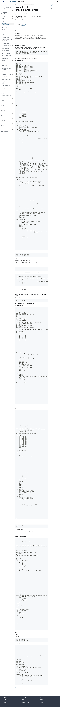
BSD (51, 8)
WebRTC (3, 92)
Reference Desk (4, 76)
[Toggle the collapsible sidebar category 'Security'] (13, 125)
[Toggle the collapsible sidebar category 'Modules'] (13, 119)
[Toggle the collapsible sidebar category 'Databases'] (13, 97)
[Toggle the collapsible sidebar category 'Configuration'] (13, 20)
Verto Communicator (4, 131)
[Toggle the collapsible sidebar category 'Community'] (13, 16)
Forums (23, 699)
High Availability (4, 60)
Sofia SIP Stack (4, 87)
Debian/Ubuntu (23, 24)
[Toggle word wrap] (45, 51)
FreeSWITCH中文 (25, 702)
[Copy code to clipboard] (46, 51)
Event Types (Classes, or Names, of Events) (7, 8)
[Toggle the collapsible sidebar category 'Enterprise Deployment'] (13, 104)
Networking (3, 120)
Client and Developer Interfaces (4, 13)
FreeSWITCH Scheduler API (6, 55)
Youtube (5, 699)
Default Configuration (5, 48)
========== (3, 5)
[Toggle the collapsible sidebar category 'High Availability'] (13, 60)
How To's (3, 21)
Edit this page (18, 687)
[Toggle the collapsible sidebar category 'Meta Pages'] (13, 115)
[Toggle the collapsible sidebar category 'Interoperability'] (13, 112)
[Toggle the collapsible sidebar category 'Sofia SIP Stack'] (13, 87)
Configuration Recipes (6, 43)
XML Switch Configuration (6, 95)
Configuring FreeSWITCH (6, 45)
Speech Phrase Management (7, 88)
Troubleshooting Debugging (4, 129)
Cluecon (41, 699)
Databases (3, 97)
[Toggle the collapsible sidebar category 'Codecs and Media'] (13, 15)
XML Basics (4, 93)
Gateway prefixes (5, 58)
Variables (18, 1)
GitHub (57, 1)
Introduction (3, 3)
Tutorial (5, 702)
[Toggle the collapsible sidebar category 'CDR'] (13, 31)
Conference (3, 18)
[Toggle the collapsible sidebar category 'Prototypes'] (13, 122)
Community (3, 16)
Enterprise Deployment (5, 103)
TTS (2, 90)
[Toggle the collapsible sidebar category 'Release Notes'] (13, 124)
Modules (2, 118)
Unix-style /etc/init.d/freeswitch (22, 21)
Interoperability (3, 112)
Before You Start (4, 27)
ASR (2, 25)
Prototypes (3, 122)
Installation (3, 110)
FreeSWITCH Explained (12, 1)
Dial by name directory (6, 50)
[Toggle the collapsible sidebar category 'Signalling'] (13, 127)
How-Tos (3, 61)
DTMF (3, 46)
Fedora (23, 25)
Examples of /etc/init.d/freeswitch (5, 24)
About (5, 701)
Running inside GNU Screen (6, 79)
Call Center (3, 34)
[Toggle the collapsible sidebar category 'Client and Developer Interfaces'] (13, 13)
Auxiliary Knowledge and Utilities (5, 10)
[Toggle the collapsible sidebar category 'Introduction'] (13, 114)
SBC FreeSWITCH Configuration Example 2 (7, 82)
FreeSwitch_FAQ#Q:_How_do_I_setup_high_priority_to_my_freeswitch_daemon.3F (29, 263)
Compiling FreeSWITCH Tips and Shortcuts (7, 40)
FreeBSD (22, 28)
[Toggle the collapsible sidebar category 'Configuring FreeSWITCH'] (13, 45)
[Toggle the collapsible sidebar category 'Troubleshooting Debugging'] (13, 129)
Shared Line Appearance (6, 85)
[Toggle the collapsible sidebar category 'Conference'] (13, 18)
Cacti (2, 32)
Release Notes (3, 123)
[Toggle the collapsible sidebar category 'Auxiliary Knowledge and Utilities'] (13, 10)
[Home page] (16, 4)
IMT (2, 63)
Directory (2, 100)
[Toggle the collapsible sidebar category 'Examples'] (13, 105)
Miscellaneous (3, 117)
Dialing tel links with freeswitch (7, 51)
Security (2, 125)
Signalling (2, 127)
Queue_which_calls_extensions (7, 74)
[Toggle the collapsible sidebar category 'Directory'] (13, 100)
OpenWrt (3, 66)
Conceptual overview (5, 41)
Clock (3, 35)
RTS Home (41, 702)
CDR (2, 30)
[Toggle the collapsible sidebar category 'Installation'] (13, 110)
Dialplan (2, 98)
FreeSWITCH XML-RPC (6, 56)
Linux (20, 23)
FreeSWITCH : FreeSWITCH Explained (6, 133)
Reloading (3, 77)
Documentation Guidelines (5, 102)
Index (2, 108)
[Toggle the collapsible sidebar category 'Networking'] (13, 120)
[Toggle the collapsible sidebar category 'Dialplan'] (13, 99)
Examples (2, 105)
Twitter (23, 701)
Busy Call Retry (4, 29)
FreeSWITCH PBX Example (6, 53)
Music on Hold (4, 65)
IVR (1, 107)
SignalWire (22, 1)
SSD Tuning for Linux (5, 83)
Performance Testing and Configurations (6, 69)
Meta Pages (3, 115)
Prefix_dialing (4, 71)
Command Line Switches (6, 37)
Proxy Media (4, 72)
